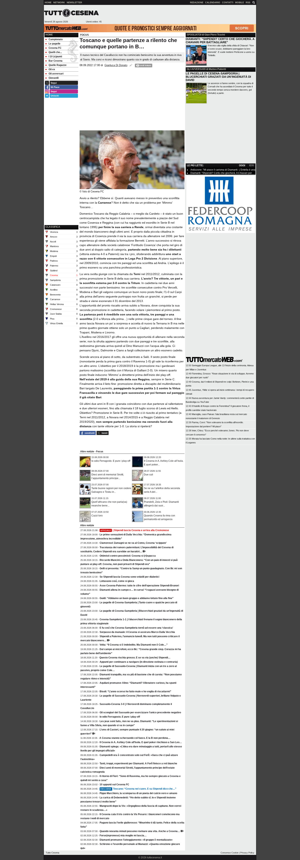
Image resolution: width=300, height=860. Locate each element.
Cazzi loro (97, 515)
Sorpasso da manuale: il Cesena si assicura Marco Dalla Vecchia (137, 632)
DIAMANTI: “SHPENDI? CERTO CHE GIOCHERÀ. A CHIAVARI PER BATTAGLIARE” (220, 40)
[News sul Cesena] (71, 12)
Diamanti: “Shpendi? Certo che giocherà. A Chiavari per (221, 173)
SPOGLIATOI (194, 34)
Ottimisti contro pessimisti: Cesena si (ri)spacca (128, 555)
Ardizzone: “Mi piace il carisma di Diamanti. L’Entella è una (222, 169)
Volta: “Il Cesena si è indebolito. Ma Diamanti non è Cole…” (134, 644)
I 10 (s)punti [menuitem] (55, 56)
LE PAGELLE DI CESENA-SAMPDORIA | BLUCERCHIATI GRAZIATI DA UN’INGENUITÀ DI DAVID (218, 77)
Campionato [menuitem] (56, 39)
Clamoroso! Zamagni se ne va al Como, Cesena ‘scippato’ (133, 543)
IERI (251, 165)
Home (49, 34)
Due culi (148, 474)
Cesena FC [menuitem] (55, 48)
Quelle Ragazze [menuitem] (58, 65)
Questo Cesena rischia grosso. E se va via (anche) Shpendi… (134, 657)
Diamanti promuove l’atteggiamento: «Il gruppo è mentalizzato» (136, 839)
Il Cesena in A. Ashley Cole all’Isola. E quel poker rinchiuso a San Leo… (141, 742)
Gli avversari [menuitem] (56, 73)
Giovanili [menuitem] (54, 78)
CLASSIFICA (53, 226)
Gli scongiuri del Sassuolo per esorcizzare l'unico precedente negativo (140, 712)
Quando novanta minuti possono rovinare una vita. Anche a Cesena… (140, 831)
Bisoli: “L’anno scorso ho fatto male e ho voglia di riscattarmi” (135, 691)
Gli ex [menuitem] (52, 69)
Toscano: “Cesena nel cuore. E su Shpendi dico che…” (138, 788)
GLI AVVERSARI (196, 69)
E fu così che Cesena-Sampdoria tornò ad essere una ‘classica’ (136, 627)
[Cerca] (253, 2)
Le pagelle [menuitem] (54, 43)
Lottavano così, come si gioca (117, 581)
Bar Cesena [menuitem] (55, 60)
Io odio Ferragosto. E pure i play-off (110, 460)
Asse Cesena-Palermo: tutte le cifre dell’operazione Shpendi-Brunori (139, 585)
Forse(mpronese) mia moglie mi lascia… (123, 835)
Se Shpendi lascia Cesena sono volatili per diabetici (129, 576)
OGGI (242, 165)
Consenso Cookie (229, 852)
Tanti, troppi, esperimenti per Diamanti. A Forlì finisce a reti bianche (138, 763)
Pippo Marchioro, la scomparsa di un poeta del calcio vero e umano (138, 793)
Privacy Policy (247, 852)
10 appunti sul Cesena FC (114, 784)
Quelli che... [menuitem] (55, 52)
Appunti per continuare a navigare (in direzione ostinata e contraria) (139, 661)
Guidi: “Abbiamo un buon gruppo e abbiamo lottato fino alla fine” (136, 598)
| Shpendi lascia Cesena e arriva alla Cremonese (134, 530)
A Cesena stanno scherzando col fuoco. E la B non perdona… (134, 738)
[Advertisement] (178, 14)
